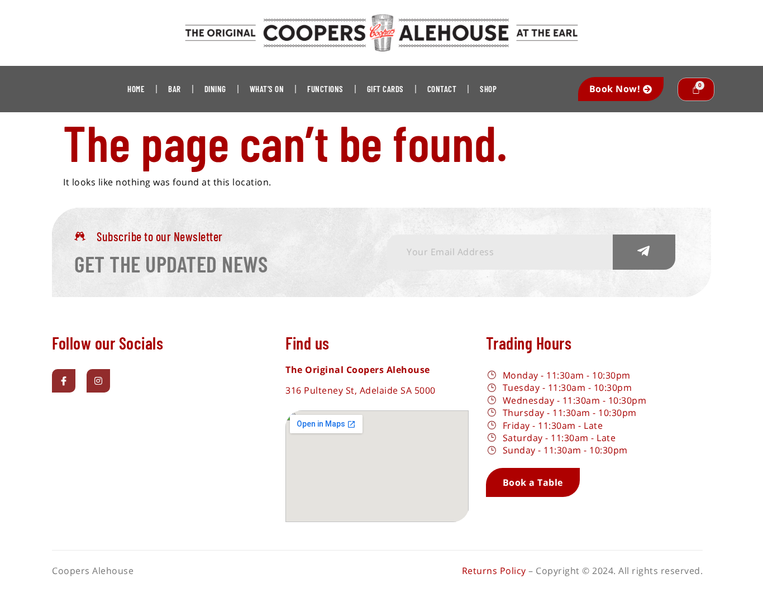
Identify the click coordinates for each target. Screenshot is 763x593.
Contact (442, 89)
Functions (325, 89)
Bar (174, 89)
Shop (488, 89)
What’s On (267, 89)
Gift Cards (385, 89)
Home (136, 89)
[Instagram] (98, 381)
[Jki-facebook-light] (63, 381)
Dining (215, 89)
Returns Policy (494, 571)
